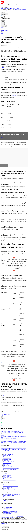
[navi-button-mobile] (2, 32)
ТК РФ (3, 67)
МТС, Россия (23, 448)
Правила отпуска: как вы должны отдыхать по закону (13, 442)
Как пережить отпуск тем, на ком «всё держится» (12, 432)
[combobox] (6, 527)
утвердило (14, 95)
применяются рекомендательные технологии (12, 516)
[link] (3, 24)
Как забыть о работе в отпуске (8, 440)
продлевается (10, 72)
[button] (2, 27)
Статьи (2, 33)
